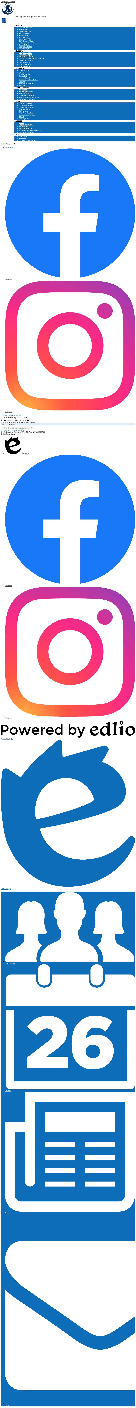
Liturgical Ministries (25, 53)
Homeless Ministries (25, 109)
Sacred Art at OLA (25, 39)
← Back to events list (9, 428)
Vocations (22, 85)
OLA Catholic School (26, 41)
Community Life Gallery (27, 132)
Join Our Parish (24, 33)
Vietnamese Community (27, 56)
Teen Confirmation (25, 78)
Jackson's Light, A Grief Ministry (30, 130)
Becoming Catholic (25, 70)
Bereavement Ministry (26, 105)
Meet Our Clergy (24, 37)
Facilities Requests (25, 49)
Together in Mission (25, 103)
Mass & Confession (25, 28)
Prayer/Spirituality (25, 64)
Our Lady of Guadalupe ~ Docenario (31, 58)
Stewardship (23, 138)
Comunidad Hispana (26, 55)
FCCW (21, 123)
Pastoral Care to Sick (26, 107)
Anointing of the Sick (26, 84)
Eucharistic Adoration (26, 60)
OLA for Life (23, 111)
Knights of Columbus (26, 125)
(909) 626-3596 (39, 432)
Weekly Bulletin (24, 45)
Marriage (22, 82)
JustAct (21, 117)
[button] (19, 26)
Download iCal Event (28, 422)
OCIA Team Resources (26, 95)
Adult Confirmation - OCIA (28, 80)
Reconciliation (23, 76)
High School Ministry (26, 93)
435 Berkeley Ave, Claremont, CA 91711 (15, 432)
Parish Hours (23, 29)
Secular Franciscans (25, 128)
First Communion (24, 74)
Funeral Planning (24, 66)
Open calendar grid (25, 428)
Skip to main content (8, 2)
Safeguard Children (25, 47)
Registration (23, 90)
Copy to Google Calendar (9, 422)
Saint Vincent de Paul (26, 113)
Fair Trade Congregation (27, 115)
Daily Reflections (24, 62)
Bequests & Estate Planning (28, 140)
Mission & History (25, 31)
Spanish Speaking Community (29, 97)
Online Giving (23, 136)
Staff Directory (24, 35)
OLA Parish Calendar (8, 424)
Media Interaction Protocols (28, 43)
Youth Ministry (24, 126)
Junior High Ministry (26, 91)
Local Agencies (24, 119)
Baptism (21, 72)
